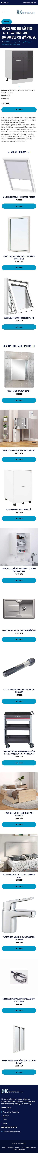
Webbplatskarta (19, 1150)
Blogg (5, 1123)
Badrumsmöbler (7, 92)
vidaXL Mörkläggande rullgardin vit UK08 (19, 197)
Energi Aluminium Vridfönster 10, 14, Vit (19, 318)
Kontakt (10, 1147)
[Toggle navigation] (3, 12)
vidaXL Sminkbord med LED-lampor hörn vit (19, 450)
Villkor (17, 1147)
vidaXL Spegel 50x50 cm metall (19, 391)
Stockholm (6, 2)
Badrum (20, 90)
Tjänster (6, 1116)
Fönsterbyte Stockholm (11, 1112)
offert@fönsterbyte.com (29, 2)
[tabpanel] (19, 67)
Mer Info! (19, 110)
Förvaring (13, 90)
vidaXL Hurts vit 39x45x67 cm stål (19, 509)
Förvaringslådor (29, 90)
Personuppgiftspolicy (28, 1147)
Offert (6, 22)
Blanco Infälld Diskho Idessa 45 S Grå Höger (19, 630)
